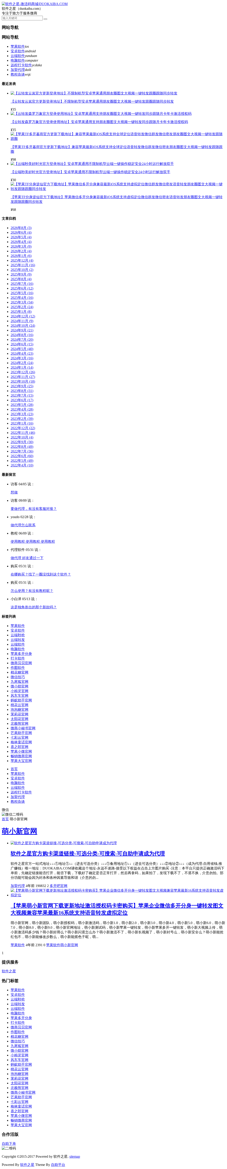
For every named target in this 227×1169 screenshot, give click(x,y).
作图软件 (18, 668)
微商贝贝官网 (21, 663)
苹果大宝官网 (21, 761)
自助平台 (58, 1165)
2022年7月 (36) (22, 451)
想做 (14, 492)
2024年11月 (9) (22, 321)
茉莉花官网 (19, 714)
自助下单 (9, 1144)
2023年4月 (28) (22, 409)
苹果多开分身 (21, 654)
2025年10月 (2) (22, 270)
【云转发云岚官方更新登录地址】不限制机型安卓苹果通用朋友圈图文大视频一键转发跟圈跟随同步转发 (92, 101)
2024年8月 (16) (22, 335)
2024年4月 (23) (22, 353)
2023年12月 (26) (23, 372)
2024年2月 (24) (22, 363)
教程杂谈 (18, 74)
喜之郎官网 (19, 747)
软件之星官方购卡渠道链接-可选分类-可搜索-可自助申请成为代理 (88, 853)
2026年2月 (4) (21, 251)
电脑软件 (18, 60)
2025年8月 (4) (21, 279)
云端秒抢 (18, 635)
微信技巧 (18, 677)
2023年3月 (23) (22, 414)
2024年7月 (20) (22, 339)
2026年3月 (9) (21, 246)
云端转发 (18, 640)
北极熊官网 (19, 723)
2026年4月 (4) (21, 242)
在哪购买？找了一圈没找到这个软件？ (41, 574)
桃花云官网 (19, 705)
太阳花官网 (19, 719)
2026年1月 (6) (21, 256)
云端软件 (18, 56)
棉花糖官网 (19, 672)
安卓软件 (18, 51)
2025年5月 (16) (22, 293)
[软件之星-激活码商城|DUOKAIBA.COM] (35, 4)
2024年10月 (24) (23, 325)
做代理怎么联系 (23, 525)
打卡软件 (18, 658)
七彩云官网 (19, 737)
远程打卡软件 (21, 65)
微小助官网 (19, 686)
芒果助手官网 (21, 733)
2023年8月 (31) (22, 391)
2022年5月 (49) (22, 460)
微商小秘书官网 (23, 728)
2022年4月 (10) (22, 465)
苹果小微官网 (21, 751)
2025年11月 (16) (23, 265)
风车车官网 (19, 695)
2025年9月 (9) (21, 274)
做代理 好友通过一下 (27, 558)
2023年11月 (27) (23, 377)
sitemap (74, 1156)
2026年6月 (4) (21, 232)
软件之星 (9, 971)
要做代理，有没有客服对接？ (34, 509)
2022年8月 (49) (22, 446)
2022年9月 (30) (22, 442)
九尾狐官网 (19, 681)
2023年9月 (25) (22, 386)
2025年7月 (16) (22, 284)
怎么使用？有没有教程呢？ (32, 591)
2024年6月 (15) (22, 344)
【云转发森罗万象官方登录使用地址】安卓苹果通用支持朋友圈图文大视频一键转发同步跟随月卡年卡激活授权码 (99, 122)
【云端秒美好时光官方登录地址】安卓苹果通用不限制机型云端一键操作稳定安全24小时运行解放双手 (90, 172)
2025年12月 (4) (22, 260)
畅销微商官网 (21, 756)
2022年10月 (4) (22, 437)
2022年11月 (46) (23, 433)
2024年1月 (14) (22, 367)
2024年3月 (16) (22, 358)
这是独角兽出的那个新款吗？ (34, 607)
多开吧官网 (58, 886)
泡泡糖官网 (19, 709)
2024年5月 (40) (22, 349)
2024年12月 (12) (23, 316)
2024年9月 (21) (22, 330)
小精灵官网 (19, 691)
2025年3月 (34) (22, 302)
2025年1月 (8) (21, 311)
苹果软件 (18, 46)
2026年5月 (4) (21, 237)
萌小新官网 (19, 831)
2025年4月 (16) (22, 298)
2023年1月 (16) (22, 423)
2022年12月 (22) (23, 428)
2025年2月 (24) (22, 307)
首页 (14, 769)
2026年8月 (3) (21, 228)
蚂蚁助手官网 (21, 700)
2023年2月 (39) (22, 419)
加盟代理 (18, 70)
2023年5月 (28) (22, 405)
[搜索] (45, 19)
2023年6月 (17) (22, 400)
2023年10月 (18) (23, 381)
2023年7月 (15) (22, 395)
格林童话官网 (21, 742)
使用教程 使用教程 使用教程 (33, 541)
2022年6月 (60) (22, 456)
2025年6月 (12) (22, 288)
